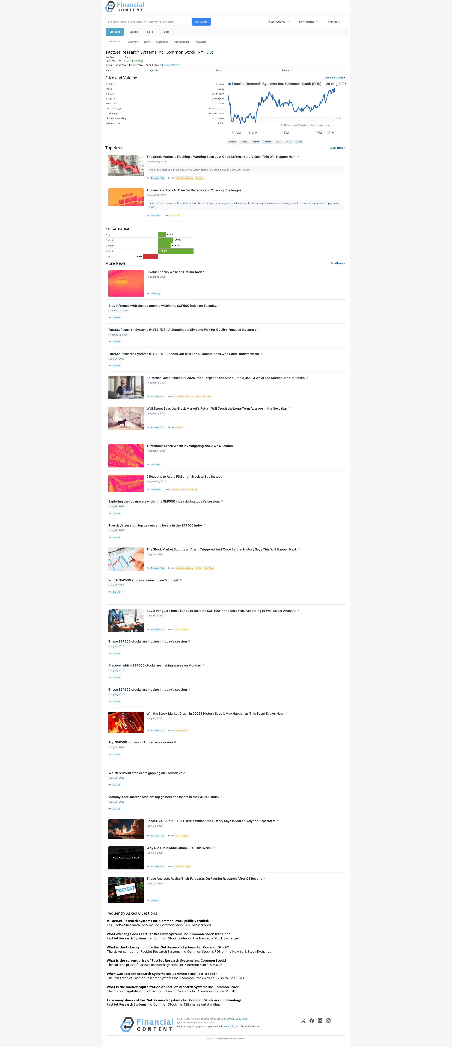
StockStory (155, 215)
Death (198, 396)
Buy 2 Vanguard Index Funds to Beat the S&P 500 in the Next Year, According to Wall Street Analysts (223, 611)
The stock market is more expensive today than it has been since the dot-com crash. (200, 169)
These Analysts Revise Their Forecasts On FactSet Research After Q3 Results (206, 878)
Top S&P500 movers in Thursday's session (142, 742)
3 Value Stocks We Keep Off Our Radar (175, 272)
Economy (199, 178)
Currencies (162, 41)
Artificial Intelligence (184, 178)
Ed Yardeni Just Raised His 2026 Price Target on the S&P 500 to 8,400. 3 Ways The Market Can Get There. (227, 378)
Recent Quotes (276, 21)
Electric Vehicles (183, 867)
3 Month (267, 141)
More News (336, 147)
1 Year (278, 141)
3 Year (289, 141)
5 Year (299, 141)
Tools (165, 32)
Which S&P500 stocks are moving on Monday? (145, 580)
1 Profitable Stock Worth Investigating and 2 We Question (190, 446)
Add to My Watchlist (170, 64)
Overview (133, 41)
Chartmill (116, 318)
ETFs (150, 32)
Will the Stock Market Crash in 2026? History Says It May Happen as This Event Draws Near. (217, 713)
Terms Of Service (250, 1026)
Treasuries (200, 41)
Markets (114, 32)
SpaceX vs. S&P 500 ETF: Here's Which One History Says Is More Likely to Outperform (213, 821)
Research (287, 70)
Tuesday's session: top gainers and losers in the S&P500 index (157, 525)
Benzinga (154, 900)
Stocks (133, 32)
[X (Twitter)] (303, 1024)
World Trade (208, 568)
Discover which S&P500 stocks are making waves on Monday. (156, 665)
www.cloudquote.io (237, 1018)
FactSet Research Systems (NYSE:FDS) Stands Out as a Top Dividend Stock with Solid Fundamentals (185, 354)
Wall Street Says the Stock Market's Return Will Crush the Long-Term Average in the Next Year (218, 408)
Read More (337, 263)
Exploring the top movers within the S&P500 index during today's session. (165, 501)
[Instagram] (328, 1024)
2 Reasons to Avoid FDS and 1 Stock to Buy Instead (184, 476)
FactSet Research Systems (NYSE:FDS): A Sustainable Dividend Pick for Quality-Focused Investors (184, 329)
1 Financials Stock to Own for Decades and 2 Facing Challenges (194, 190)
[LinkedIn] (320, 1024)
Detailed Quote (334, 77)
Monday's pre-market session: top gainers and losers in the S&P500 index (165, 797)
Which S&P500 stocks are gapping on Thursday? (146, 773)
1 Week (243, 141)
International (181, 41)
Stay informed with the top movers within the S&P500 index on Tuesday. (164, 306)
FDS (208, 52)
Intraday (232, 141)
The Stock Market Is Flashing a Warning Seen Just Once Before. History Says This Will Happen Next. (223, 157)
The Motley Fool (157, 178)
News (147, 41)
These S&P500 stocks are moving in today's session (149, 641)
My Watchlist (306, 21)
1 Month (255, 141)
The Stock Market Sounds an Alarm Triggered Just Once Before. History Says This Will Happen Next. (224, 549)
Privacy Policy (228, 1026)
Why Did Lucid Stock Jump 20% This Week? (181, 848)
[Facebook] (311, 1024)
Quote (154, 70)
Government (181, 730)
